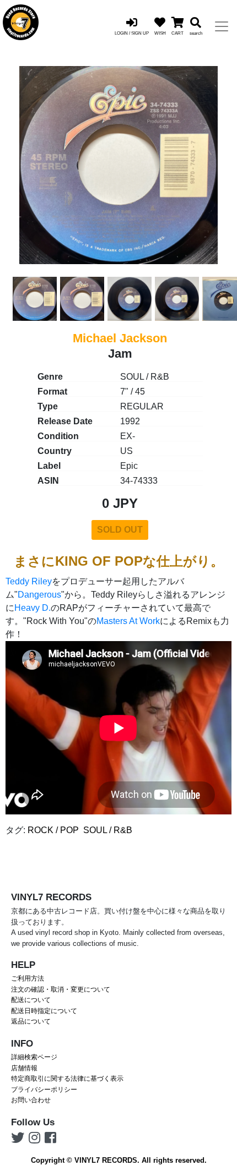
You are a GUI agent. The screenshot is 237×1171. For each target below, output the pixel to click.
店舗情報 (24, 1068)
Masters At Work (128, 621)
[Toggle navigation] (221, 26)
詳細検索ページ (34, 1057)
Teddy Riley (29, 581)
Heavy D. (32, 607)
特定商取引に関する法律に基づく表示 (67, 1078)
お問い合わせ (31, 1100)
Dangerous (39, 594)
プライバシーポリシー (44, 1089)
